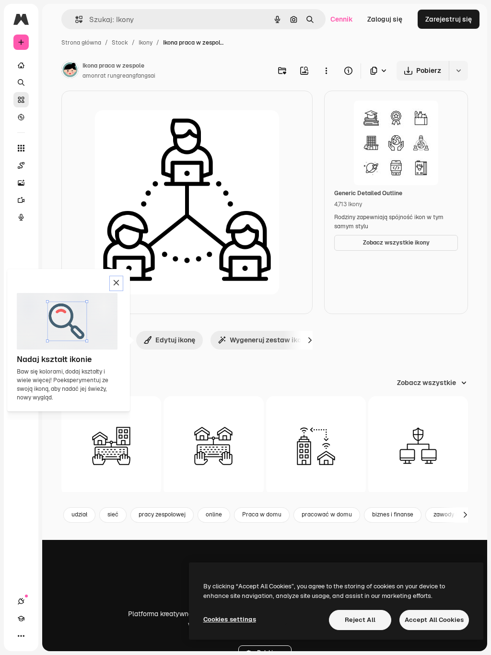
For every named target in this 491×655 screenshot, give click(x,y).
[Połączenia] (21, 601)
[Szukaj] (21, 82)
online (214, 514)
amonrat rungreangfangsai (118, 76)
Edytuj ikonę (175, 340)
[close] (116, 283)
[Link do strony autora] (70, 71)
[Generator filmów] (21, 200)
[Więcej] (21, 635)
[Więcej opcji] (326, 70)
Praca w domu (261, 514)
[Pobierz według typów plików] (379, 71)
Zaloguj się (384, 19)
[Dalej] (309, 340)
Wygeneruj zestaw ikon (267, 340)
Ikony (145, 43)
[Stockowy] (21, 99)
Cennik (341, 19)
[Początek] (21, 65)
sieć (112, 514)
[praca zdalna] (111, 446)
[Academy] (21, 618)
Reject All (360, 620)
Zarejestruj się (448, 19)
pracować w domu (327, 514)
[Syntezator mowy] (21, 217)
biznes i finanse (392, 514)
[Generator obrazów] (21, 182)
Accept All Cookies (434, 620)
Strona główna (81, 43)
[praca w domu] (316, 446)
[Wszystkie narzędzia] (21, 148)
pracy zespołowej (162, 514)
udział (79, 514)
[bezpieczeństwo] (418, 446)
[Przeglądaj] (21, 117)
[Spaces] (21, 165)
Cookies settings (229, 619)
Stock (120, 43)
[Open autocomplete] (75, 19)
